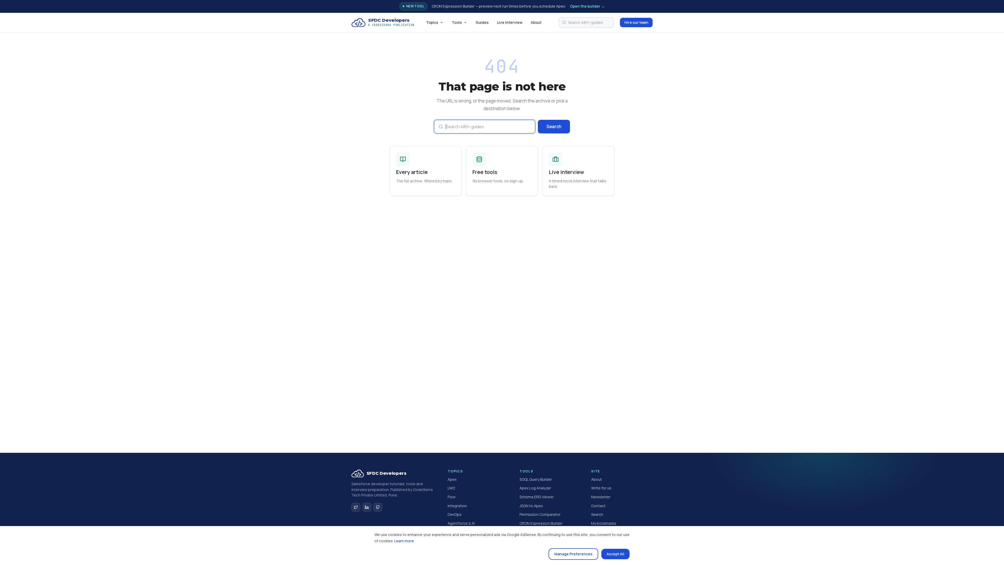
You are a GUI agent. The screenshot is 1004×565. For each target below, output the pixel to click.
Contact (598, 505)
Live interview (509, 22)
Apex (452, 479)
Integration (457, 505)
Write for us (601, 487)
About (536, 22)
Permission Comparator (540, 514)
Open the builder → (587, 6)
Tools (457, 22)
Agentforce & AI (461, 523)
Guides (482, 22)
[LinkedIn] (366, 507)
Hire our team (636, 22)
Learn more (404, 540)
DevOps (454, 514)
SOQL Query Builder (536, 479)
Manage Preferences (573, 553)
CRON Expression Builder (541, 523)
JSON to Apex (531, 505)
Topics (432, 22)
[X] (355, 507)
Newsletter (601, 496)
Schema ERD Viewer (537, 496)
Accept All (615, 553)
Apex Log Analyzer (535, 487)
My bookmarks (603, 523)
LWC (451, 487)
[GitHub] (377, 507)
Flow (451, 496)
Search (553, 126)
